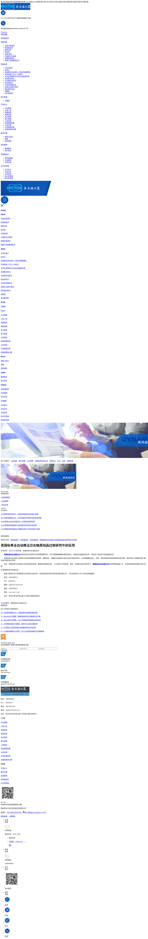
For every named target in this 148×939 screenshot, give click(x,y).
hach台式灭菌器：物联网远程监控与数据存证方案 (20, 616)
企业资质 (8, 174)
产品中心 (4, 32)
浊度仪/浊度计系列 (11, 87)
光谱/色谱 (8, 54)
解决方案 (4, 133)
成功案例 (4, 144)
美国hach (53, 461)
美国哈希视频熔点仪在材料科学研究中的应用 (19, 525)
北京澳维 (8, 108)
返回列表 (4, 605)
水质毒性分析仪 (10, 80)
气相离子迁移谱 (10, 56)
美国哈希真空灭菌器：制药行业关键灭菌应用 (19, 624)
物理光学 (8, 50)
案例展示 (8, 148)
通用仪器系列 (9, 58)
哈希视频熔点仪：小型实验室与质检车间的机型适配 (21, 518)
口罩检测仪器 (9, 127)
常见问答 (8, 162)
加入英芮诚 (9, 176)
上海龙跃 (8, 121)
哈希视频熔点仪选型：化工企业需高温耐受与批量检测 (22, 631)
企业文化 (8, 172)
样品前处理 (9, 48)
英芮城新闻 (9, 158)
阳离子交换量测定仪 (12, 60)
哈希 (63, 461)
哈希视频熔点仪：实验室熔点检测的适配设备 (19, 612)
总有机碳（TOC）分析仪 (14, 74)
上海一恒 (8, 110)
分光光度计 (9, 68)
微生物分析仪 (9, 89)
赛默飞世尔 (9, 137)
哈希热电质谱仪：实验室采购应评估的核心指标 (19, 514)
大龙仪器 (8, 125)
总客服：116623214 (17, 841)
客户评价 (8, 150)
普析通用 (8, 141)
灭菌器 (7, 100)
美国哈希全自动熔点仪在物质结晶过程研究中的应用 (58, 540)
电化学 (7, 52)
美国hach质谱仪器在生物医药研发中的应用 (18, 627)
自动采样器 (9, 93)
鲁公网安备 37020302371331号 (35, 812)
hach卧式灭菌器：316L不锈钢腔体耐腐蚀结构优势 (21, 620)
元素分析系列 (9, 45)
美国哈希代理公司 (41, 461)
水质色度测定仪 (10, 85)
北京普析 (8, 116)
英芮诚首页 (5, 38)
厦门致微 (4, 97)
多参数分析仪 (9, 78)
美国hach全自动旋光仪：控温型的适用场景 (18, 521)
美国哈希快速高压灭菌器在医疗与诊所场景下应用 (20, 529)
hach (58, 461)
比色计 (7, 70)
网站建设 (4, 816)
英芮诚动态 (5, 154)
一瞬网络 (12, 816)
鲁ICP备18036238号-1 (14, 812)
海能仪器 (4, 42)
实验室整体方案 (10, 129)
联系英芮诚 (9, 178)
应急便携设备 (9, 123)
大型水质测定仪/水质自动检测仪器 (17, 76)
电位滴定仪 (9, 82)
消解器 (7, 91)
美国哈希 (4, 64)
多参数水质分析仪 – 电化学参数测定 (18, 72)
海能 (6, 139)
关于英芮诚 (5, 166)
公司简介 (8, 169)
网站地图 (4, 34)
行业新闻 (8, 160)
